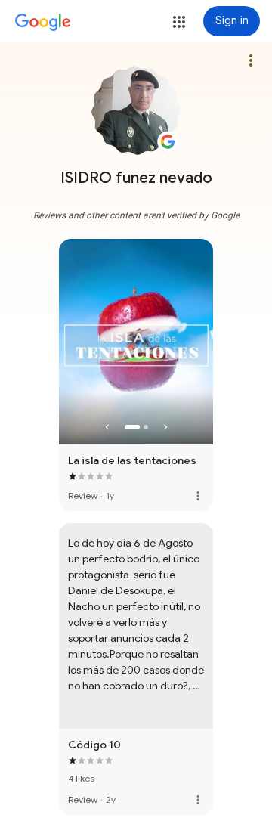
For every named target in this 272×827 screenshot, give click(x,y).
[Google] (43, 23)
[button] (179, 22)
